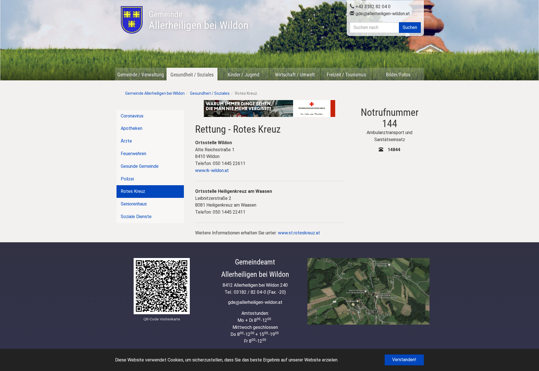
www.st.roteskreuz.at (299, 233)
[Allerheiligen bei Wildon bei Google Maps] (368, 291)
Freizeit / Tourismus (346, 75)
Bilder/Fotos (398, 75)
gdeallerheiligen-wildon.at (382, 13)
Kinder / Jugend (243, 75)
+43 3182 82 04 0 (372, 6)
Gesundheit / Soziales (192, 75)
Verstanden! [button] (404, 359)
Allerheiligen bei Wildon (198, 20)
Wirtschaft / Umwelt (295, 75)
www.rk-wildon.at (212, 170)
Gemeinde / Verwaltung (140, 75)
